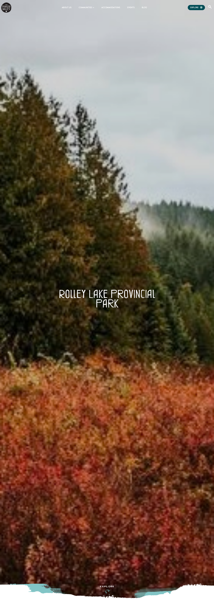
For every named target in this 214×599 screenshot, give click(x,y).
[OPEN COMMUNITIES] (93, 7)
